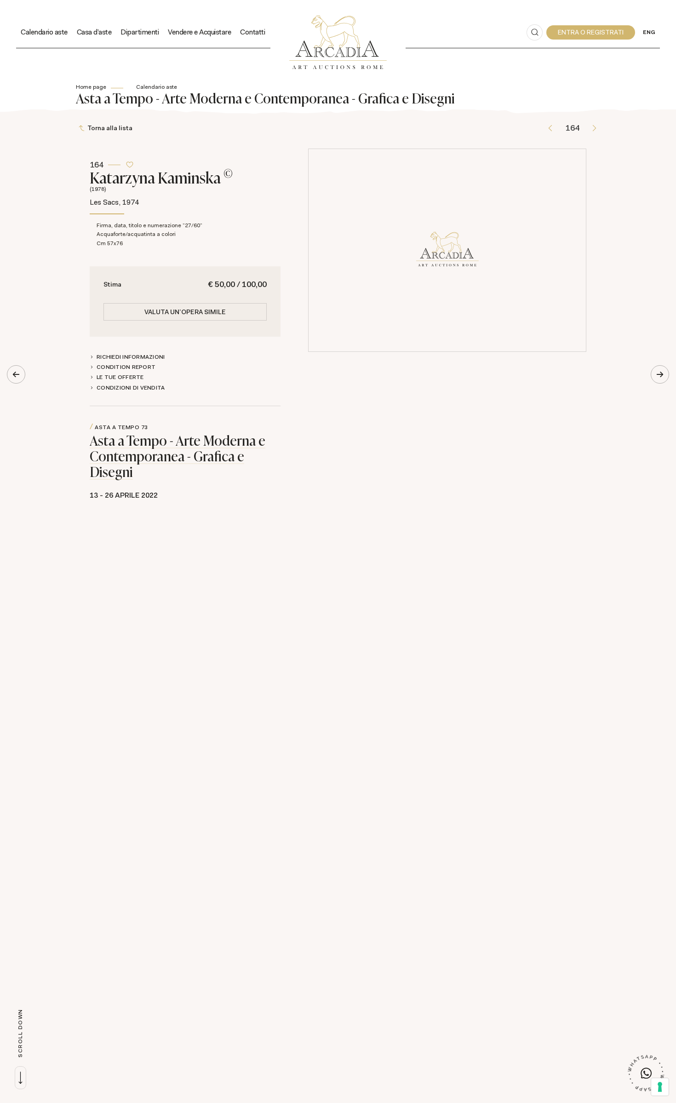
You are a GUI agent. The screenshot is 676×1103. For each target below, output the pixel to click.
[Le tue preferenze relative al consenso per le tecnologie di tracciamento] (660, 1087)
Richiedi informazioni (131, 357)
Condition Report (126, 367)
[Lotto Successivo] (594, 128)
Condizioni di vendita (131, 387)
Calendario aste (44, 32)
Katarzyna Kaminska (161, 180)
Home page (91, 87)
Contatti (252, 32)
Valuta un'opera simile (185, 312)
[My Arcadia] (590, 32)
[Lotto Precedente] (550, 128)
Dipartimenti (139, 32)
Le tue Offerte (120, 377)
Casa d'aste (94, 32)
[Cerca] (535, 32)
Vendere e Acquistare (199, 32)
